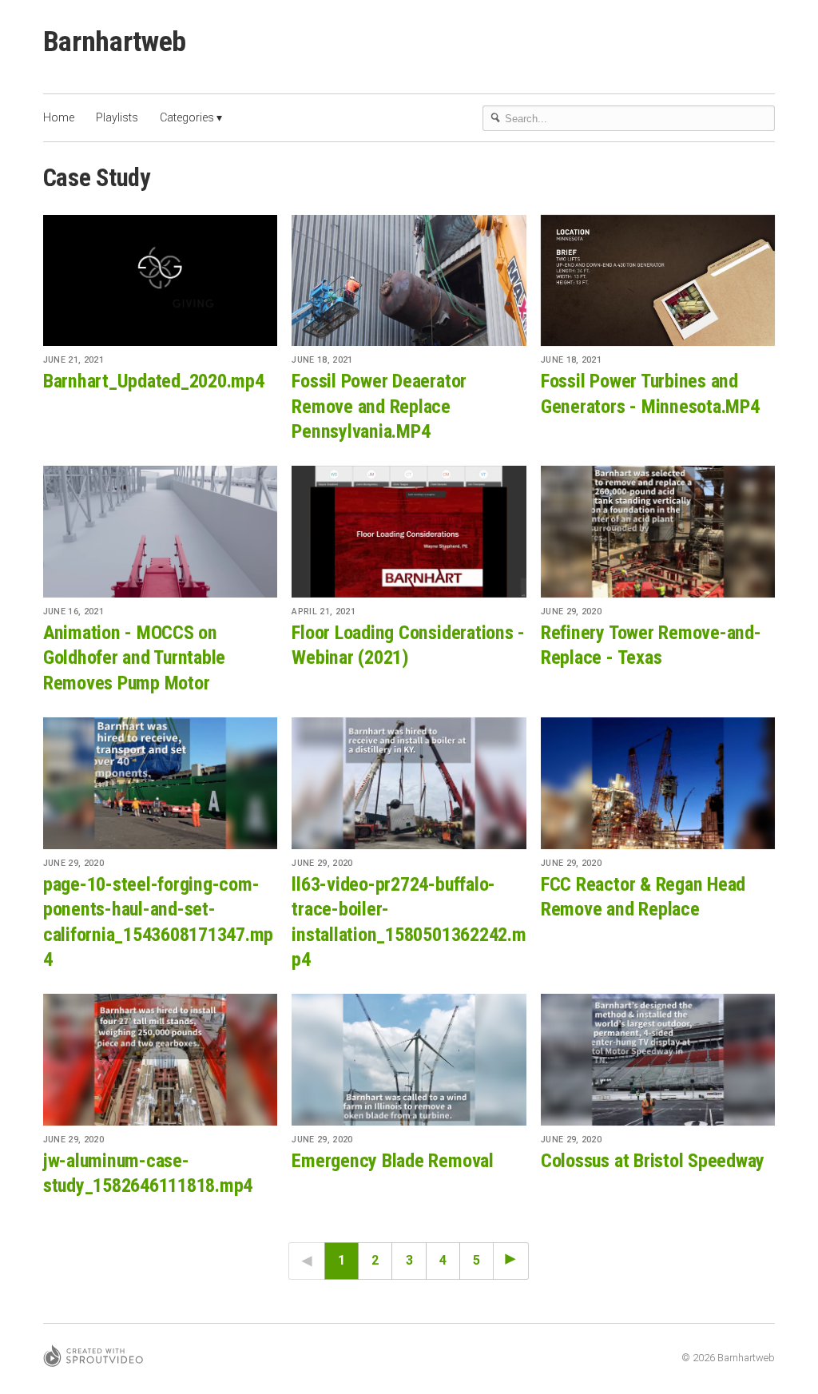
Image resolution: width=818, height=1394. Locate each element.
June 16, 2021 (73, 611)
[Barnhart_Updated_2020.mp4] (160, 281)
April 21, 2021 (323, 611)
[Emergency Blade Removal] (409, 1060)
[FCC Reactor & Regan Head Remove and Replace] (658, 783)
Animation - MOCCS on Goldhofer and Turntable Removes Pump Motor (134, 658)
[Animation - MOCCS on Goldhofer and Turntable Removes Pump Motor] (160, 532)
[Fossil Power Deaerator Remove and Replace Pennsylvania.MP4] (409, 281)
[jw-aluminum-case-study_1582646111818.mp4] (160, 1060)
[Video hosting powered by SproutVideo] (93, 1358)
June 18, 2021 (322, 360)
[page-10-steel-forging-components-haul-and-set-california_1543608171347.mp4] (160, 783)
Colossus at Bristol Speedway (652, 1161)
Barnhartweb (114, 41)
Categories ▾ (191, 117)
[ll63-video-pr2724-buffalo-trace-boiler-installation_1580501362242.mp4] (409, 783)
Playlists (117, 117)
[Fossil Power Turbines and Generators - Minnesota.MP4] (658, 281)
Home (58, 117)
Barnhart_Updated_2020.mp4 (153, 381)
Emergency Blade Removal (392, 1161)
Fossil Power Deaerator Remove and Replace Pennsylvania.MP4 (379, 406)
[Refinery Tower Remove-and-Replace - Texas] (658, 532)
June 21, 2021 (73, 360)
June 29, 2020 (571, 611)
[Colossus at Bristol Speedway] (658, 1060)
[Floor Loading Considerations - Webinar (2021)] (409, 532)
